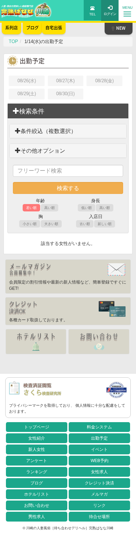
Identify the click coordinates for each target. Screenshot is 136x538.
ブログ (36, 483)
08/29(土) (26, 93)
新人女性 (36, 449)
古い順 (85, 224)
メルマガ (99, 494)
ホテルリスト (36, 494)
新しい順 (105, 224)
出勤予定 (99, 438)
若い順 (31, 208)
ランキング (36, 471)
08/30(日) (65, 93)
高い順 (49, 208)
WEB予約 (99, 460)
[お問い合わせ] (98, 341)
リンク (99, 505)
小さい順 (30, 224)
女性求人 (99, 471)
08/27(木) (65, 80)
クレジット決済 (99, 483)
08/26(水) (26, 80)
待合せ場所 (99, 516)
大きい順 (51, 224)
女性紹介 (36, 438)
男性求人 (36, 516)
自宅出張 (53, 28)
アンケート (36, 460)
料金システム (99, 427)
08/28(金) (104, 80)
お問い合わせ (36, 505)
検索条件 (31, 111)
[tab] (68, 111)
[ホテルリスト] (36, 341)
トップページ (36, 427)
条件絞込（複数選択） (48, 131)
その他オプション (43, 151)
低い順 (86, 208)
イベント (99, 449)
